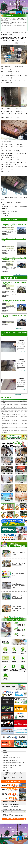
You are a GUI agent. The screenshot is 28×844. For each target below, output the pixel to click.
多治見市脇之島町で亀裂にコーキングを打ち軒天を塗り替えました (14, 417)
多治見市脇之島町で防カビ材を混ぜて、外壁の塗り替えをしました (21, 365)
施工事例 (5, 750)
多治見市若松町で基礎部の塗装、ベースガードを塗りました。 (14, 412)
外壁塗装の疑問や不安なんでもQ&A (12, 765)
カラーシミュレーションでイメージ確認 (18, 564)
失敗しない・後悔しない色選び (18, 553)
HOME (2, 32)
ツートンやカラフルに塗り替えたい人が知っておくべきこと (18, 608)
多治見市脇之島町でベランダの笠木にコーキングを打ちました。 (14, 427)
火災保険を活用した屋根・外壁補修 (12, 809)
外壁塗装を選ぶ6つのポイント (10, 760)
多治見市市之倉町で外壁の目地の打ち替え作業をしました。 (14, 420)
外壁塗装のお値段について (9, 768)
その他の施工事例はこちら (20, 275)
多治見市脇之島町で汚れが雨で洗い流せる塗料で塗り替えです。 (21, 384)
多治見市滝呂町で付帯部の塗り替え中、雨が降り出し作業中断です (14, 431)
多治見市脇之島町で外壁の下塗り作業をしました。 (13, 414)
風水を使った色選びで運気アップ (18, 574)
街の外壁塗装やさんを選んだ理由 (11, 757)
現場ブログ (8, 32)
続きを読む (24, 352)
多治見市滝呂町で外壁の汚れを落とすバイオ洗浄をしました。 (14, 424)
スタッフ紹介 (6, 770)
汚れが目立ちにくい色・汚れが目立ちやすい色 (18, 585)
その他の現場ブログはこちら (19, 394)
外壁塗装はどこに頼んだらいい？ (11, 806)
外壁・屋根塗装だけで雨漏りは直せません (13, 762)
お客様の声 (5, 755)
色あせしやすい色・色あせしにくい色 (18, 597)
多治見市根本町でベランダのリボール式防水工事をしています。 (21, 346)
